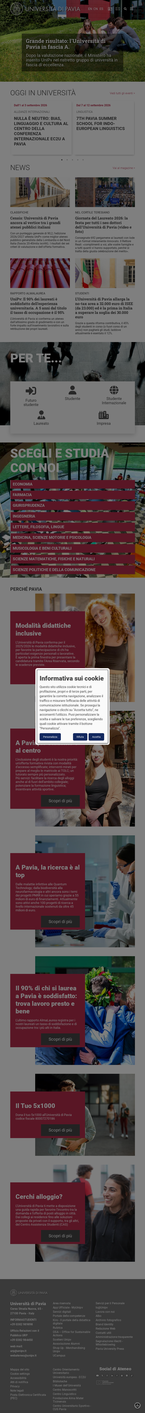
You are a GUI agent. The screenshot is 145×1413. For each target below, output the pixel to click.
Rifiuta (80, 736)
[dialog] (72, 706)
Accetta (96, 736)
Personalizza (50, 736)
